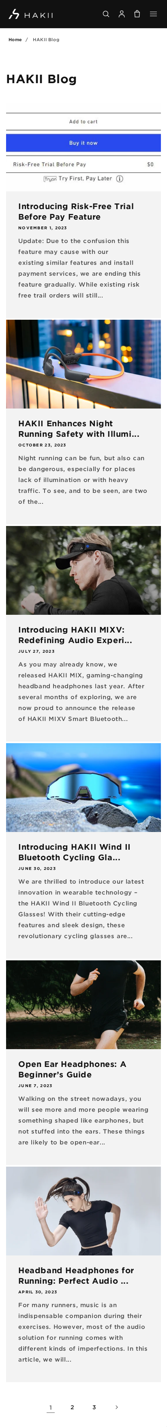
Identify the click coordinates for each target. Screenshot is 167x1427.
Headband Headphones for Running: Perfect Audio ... (76, 1275)
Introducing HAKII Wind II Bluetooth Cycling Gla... (74, 851)
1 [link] (50, 1407)
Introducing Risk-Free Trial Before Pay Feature (76, 211)
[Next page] (116, 1407)
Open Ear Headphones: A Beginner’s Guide (72, 1069)
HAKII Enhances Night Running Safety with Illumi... (78, 428)
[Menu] (153, 14)
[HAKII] (31, 14)
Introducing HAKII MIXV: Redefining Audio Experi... (75, 634)
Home (15, 39)
